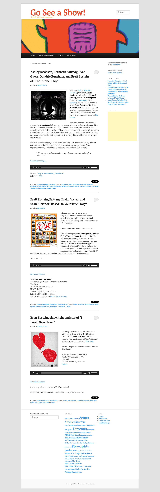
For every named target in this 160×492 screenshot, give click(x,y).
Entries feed (103, 418)
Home (33, 55)
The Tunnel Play (41, 188)
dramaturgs (90, 429)
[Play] (33, 167)
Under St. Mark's (82, 469)
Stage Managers (79, 459)
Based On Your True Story (86, 304)
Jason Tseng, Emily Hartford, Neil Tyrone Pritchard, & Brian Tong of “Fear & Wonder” (118, 102)
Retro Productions (87, 451)
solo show (91, 456)
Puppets (78, 451)
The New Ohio (71, 466)
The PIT (81, 466)
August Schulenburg (70, 425)
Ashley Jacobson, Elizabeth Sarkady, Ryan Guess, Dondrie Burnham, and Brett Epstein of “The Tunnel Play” (59, 76)
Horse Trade (82, 437)
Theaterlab (87, 459)
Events (61, 55)
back (79, 90)
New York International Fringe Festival (59, 186)
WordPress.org (104, 423)
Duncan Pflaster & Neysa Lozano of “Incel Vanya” (116, 97)
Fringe (44, 186)
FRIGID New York (72, 435)
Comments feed (104, 421)
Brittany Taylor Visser (42, 307)
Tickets (64, 364)
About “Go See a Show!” (47, 55)
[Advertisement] (122, 126)
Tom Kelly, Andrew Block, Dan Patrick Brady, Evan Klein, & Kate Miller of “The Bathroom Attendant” (118, 90)
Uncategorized (62, 304)
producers (70, 450)
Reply (68, 307)
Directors (80, 429)
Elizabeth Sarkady (35, 186)
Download (59, 173)
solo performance (81, 456)
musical (77, 443)
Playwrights (44, 184)
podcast (73, 102)
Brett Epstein (77, 184)
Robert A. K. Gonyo (36, 402)
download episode (37, 274)
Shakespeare (86, 453)
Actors (39, 184)
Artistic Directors (75, 422)
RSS (40, 176)
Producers (52, 184)
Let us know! (116, 64)
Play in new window (46, 173)
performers (68, 447)
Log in (101, 416)
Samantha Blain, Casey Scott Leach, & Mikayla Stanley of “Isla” (117, 83)
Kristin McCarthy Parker (80, 440)
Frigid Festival (86, 432)
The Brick (76, 461)
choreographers (81, 425)
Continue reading (38, 161)
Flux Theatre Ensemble (73, 432)
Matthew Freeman (70, 443)
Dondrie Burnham (87, 184)
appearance (82, 100)
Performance (45, 304)
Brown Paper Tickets (58, 296)
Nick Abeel (83, 443)
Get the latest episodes (115, 73)
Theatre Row (68, 461)
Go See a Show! (57, 12)
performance (90, 443)
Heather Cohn (88, 435)
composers (90, 425)
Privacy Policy (71, 55)
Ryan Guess (75, 186)
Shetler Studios (70, 456)
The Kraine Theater (73, 463)
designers (69, 429)
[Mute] (89, 167)
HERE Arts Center (71, 438)
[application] (64, 167)
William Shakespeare (73, 472)
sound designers (69, 459)
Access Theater (74, 418)
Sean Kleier (61, 307)
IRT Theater (69, 440)
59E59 (66, 418)
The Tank (89, 341)
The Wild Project (70, 469)
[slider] (94, 167)
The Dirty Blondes (85, 186)
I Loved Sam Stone (83, 400)
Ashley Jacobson (66, 184)
